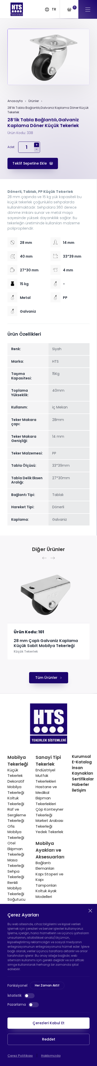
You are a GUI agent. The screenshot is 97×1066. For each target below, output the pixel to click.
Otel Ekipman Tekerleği (15, 848)
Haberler (80, 784)
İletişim (79, 790)
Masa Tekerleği (15, 862)
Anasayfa (15, 101)
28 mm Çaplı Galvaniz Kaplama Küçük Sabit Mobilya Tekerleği (46, 643)
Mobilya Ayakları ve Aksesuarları (50, 850)
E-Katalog (82, 762)
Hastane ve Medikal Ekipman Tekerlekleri (46, 795)
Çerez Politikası (20, 1055)
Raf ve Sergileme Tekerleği (16, 815)
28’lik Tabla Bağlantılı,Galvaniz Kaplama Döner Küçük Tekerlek (48, 110)
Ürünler (33, 101)
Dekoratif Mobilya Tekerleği (15, 787)
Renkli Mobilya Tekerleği (15, 888)
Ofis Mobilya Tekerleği (15, 832)
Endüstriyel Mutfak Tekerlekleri (46, 775)
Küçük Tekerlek (26, 651)
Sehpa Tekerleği (15, 874)
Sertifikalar (83, 779)
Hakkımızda (50, 1055)
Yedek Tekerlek (49, 831)
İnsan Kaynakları (82, 770)
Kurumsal (81, 756)
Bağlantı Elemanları (45, 865)
